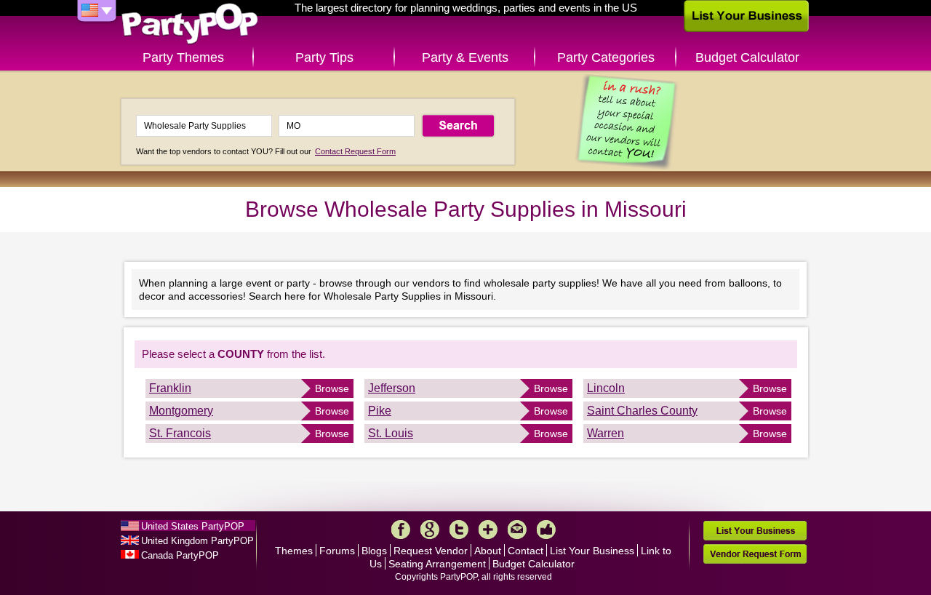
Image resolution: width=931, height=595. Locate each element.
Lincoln (606, 388)
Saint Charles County (642, 410)
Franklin (170, 388)
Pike (379, 410)
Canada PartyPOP (180, 555)
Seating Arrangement (437, 564)
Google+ (429, 529)
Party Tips (324, 57)
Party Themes (183, 57)
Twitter (458, 529)
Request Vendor (430, 550)
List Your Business (592, 550)
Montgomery (181, 410)
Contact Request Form (355, 151)
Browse (332, 388)
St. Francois (180, 433)
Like (546, 529)
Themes (294, 550)
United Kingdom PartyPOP (197, 540)
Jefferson (391, 388)
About (487, 550)
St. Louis (390, 433)
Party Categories (606, 57)
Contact (525, 550)
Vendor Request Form (755, 553)
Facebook (400, 529)
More (488, 529)
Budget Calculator (747, 57)
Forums (337, 550)
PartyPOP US (190, 24)
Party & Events (465, 57)
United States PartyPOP (192, 526)
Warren (605, 433)
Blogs (374, 550)
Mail (517, 529)
